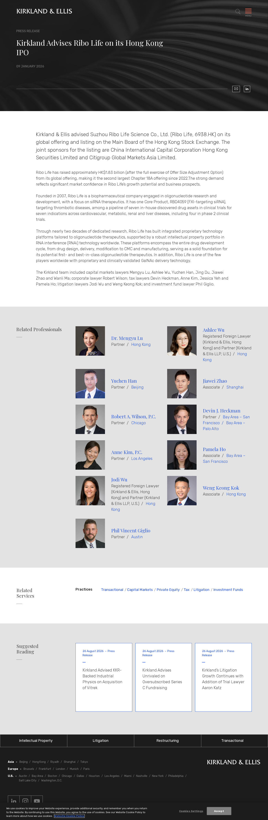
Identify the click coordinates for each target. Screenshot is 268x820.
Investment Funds (228, 590)
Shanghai (235, 387)
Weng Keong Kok (221, 488)
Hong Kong (141, 344)
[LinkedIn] (247, 89)
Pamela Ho (214, 449)
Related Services (25, 593)
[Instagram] (25, 801)
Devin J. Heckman (221, 410)
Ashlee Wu (213, 330)
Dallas (80, 776)
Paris (86, 769)
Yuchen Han (124, 381)
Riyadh (54, 762)
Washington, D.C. (51, 780)
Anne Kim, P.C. (126, 452)
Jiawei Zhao (215, 381)
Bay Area (37, 776)
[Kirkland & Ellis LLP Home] (233, 763)
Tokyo (84, 762)
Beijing (137, 387)
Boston (52, 776)
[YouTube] (37, 801)
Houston (94, 776)
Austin (137, 537)
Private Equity (168, 590)
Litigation (201, 590)
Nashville (141, 776)
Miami (127, 776)
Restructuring (167, 740)
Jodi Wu (119, 479)
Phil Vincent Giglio (130, 530)
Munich (74, 769)
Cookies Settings (191, 810)
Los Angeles (141, 458)
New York (158, 776)
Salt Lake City (27, 780)
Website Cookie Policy (69, 816)
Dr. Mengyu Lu (127, 338)
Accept (219, 810)
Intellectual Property (36, 740)
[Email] (236, 89)
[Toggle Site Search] (238, 12)
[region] (134, 811)
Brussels (29, 769)
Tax (187, 590)
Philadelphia (175, 776)
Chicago (138, 422)
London (60, 769)
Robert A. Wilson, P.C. (133, 416)
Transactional (112, 590)
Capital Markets (140, 590)
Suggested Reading (27, 649)
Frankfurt (45, 769)
